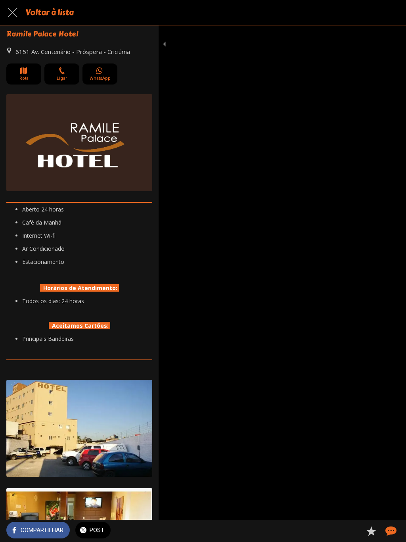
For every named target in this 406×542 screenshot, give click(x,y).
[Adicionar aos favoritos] (371, 530)
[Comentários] (390, 530)
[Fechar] (12, 12)
